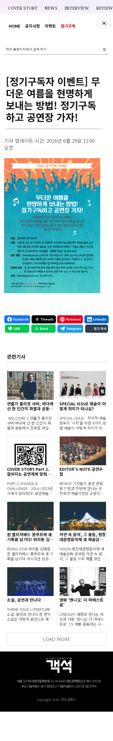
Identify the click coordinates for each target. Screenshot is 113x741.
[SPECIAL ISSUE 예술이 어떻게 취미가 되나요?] (82, 385)
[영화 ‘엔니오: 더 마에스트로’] (82, 581)
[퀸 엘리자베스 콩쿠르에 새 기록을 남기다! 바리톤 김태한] (30, 516)
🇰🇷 (104, 22)
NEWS (51, 8)
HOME (14, 26)
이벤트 (50, 26)
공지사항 (32, 26)
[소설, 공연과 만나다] (30, 581)
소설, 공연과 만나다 (24, 599)
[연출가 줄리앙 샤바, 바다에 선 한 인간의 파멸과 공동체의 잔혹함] (30, 385)
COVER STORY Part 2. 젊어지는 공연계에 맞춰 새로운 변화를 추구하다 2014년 (30, 472)
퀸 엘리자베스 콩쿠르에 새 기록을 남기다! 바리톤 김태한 (30, 537)
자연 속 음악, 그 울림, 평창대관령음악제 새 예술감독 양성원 (82, 537)
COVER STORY (23, 8)
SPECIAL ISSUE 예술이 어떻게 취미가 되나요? (82, 406)
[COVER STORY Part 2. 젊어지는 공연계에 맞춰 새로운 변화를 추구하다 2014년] (30, 450)
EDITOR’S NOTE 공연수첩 (81, 472)
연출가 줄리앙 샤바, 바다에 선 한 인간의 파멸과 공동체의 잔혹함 (30, 406)
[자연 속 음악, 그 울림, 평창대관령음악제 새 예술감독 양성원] (82, 516)
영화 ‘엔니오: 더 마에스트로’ (81, 602)
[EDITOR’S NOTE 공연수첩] (82, 450)
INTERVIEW (77, 8)
